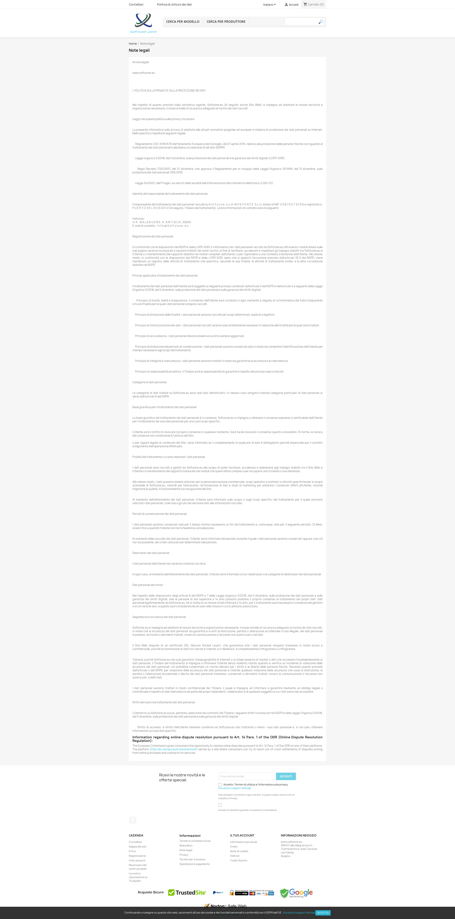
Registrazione (137, 855)
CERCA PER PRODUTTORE (226, 21)
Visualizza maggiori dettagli (234, 788)
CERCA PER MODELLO (182, 21)
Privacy (184, 854)
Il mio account (137, 860)
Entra (132, 851)
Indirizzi (234, 855)
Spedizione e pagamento (195, 864)
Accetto (323, 912)
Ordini (233, 846)
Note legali (186, 850)
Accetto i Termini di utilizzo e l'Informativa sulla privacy (253, 786)
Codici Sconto (238, 860)
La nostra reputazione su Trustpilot (138, 877)
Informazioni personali (243, 842)
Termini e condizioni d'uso (195, 841)
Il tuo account (242, 835)
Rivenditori (186, 845)
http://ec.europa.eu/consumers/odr (173, 749)
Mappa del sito (137, 846)
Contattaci (136, 4)
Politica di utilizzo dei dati (174, 4)
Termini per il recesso (192, 859)
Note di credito (239, 851)
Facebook (132, 820)
